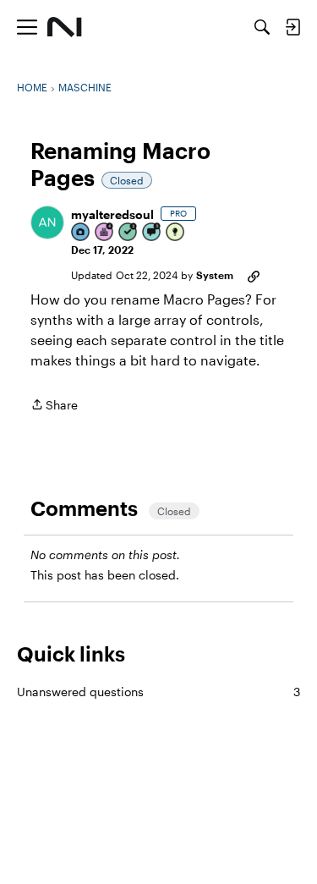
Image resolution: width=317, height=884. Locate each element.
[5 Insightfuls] (176, 233)
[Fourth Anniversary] (105, 233)
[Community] (64, 27)
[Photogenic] (81, 233)
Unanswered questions (158, 691)
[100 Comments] (152, 233)
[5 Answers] (128, 233)
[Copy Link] (253, 275)
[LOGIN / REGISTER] (292, 27)
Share (54, 406)
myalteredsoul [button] (112, 214)
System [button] (214, 275)
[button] (47, 222)
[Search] (262, 27)
